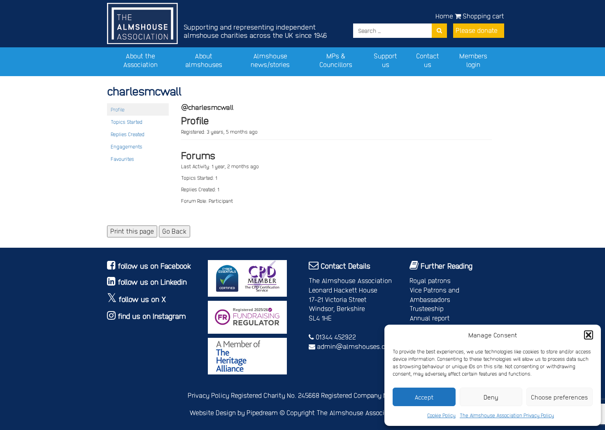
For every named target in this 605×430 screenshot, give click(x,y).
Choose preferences (559, 397)
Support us (385, 60)
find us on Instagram (152, 315)
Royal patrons (430, 280)
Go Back (174, 231)
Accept (424, 397)
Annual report (430, 318)
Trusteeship (427, 308)
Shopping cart (482, 16)
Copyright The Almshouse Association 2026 (351, 412)
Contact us (427, 60)
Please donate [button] (477, 30)
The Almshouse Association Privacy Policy (507, 415)
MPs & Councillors (335, 60)
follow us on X (142, 299)
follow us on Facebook (154, 265)
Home (444, 16)
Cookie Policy (441, 415)
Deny (491, 397)
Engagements (126, 146)
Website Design (212, 412)
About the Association (140, 60)
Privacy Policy (208, 395)
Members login (473, 60)
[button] (588, 335)
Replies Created (127, 134)
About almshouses (203, 60)
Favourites (122, 159)
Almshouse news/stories (270, 60)
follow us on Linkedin (152, 281)
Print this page (132, 231)
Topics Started (126, 122)
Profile (118, 109)
